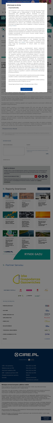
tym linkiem (22, 42)
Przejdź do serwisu (26, 89)
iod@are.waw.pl (34, 69)
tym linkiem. (14, 25)
